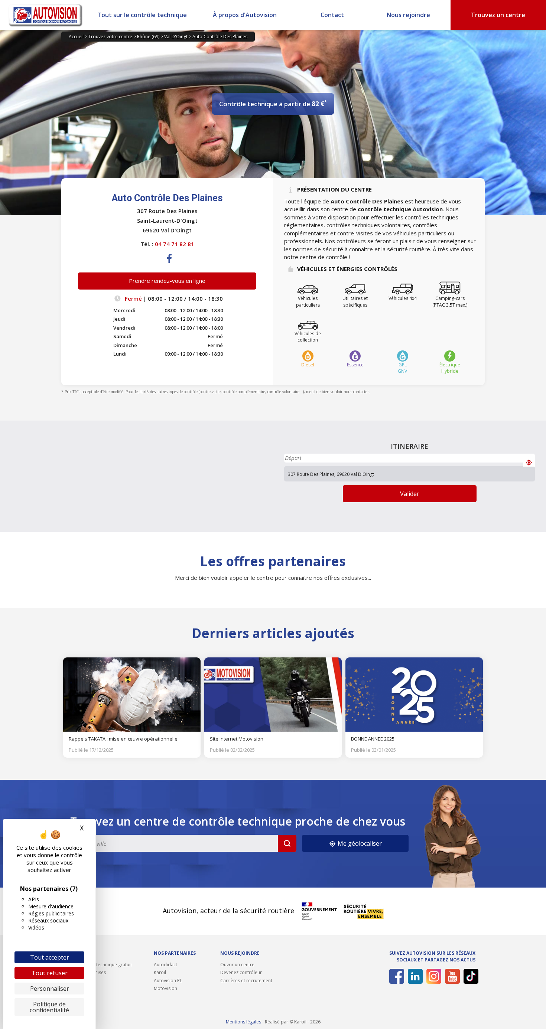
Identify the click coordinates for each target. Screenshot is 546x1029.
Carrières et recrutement (246, 980)
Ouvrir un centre (237, 964)
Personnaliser (49, 988)
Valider (409, 494)
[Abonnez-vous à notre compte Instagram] (433, 976)
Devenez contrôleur (241, 972)
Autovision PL (168, 980)
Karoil (160, 972)
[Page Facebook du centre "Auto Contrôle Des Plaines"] (169, 264)
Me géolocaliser (359, 843)
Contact (332, 15)
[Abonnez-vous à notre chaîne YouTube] (451, 976)
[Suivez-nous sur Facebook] (395, 976)
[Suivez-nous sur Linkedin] (414, 976)
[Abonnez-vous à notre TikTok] (470, 976)
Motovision (165, 988)
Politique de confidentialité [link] (49, 1007)
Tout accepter (49, 957)
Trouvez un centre (498, 15)
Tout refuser (50, 973)
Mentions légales (243, 1022)
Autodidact (165, 964)
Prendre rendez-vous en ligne (167, 280)
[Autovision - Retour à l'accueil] (45, 15)
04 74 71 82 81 (174, 244)
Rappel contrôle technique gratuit (96, 964)
